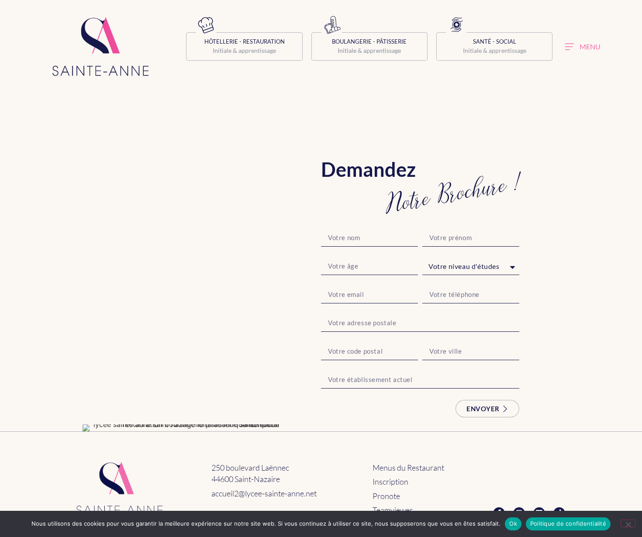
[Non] (628, 523)
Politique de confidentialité (568, 523)
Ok (513, 523)
